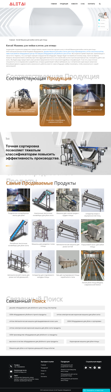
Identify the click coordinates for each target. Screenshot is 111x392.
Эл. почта (103, 20)
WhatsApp (102, 26)
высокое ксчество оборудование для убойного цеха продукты (33, 341)
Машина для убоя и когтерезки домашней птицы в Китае (32, 348)
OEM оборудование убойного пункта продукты (27, 314)
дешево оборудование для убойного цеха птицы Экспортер (32, 308)
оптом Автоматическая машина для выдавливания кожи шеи (33, 321)
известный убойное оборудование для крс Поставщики (24, 53)
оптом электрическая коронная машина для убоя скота (78, 314)
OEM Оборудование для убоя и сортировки (84, 321)
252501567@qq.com (20, 372)
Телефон (102, 23)
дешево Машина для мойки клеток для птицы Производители (65, 51)
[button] (101, 105)
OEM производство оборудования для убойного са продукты (33, 335)
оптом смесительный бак (95, 51)
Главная (12, 40)
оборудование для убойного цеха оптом (57, 53)
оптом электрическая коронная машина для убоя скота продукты (35, 328)
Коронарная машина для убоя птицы (84, 341)
